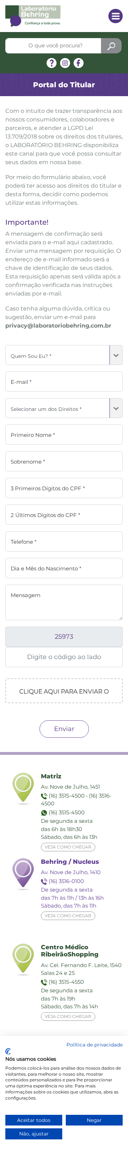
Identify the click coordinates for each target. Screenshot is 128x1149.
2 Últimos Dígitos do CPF (45, 515)
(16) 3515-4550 (66, 981)
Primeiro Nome (33, 435)
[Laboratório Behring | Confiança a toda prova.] (32, 16)
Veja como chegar (68, 847)
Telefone (24, 541)
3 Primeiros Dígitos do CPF (48, 488)
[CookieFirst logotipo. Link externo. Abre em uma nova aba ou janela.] (8, 1051)
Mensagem (26, 595)
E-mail (21, 381)
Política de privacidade (94, 1045)
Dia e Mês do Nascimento (46, 568)
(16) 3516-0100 (66, 881)
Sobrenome (28, 461)
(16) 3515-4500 (67, 795)
